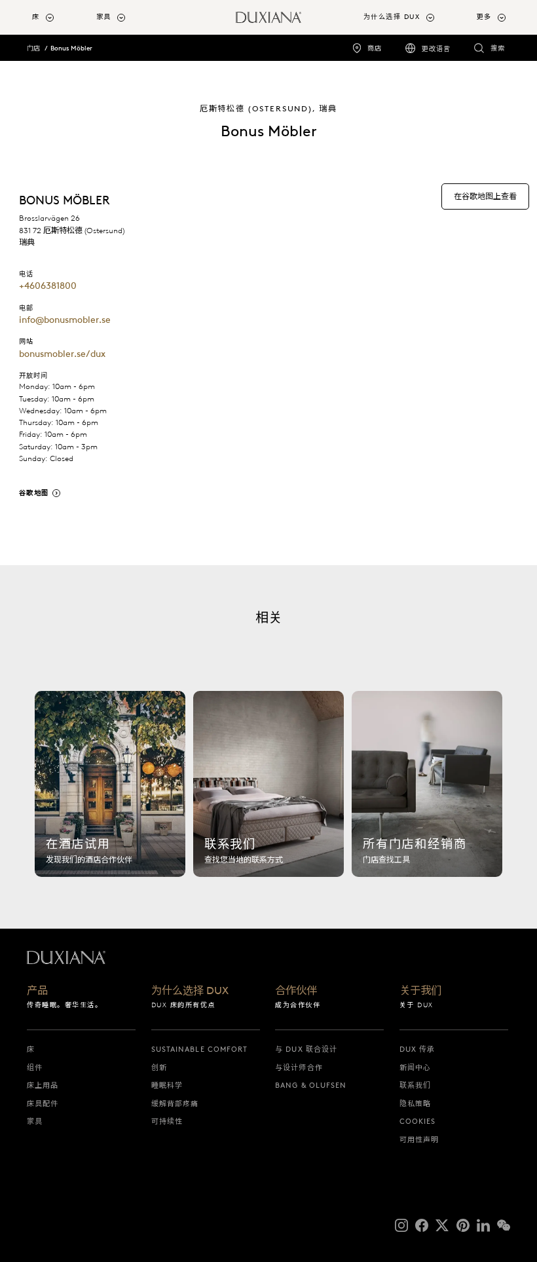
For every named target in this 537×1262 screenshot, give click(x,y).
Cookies (417, 1121)
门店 (33, 48)
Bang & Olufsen (310, 1085)
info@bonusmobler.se (65, 319)
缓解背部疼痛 (175, 1103)
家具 (35, 1121)
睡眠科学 (167, 1085)
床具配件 (42, 1103)
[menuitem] (59, 17)
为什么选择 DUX (190, 991)
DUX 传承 (417, 1049)
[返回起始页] (268, 17)
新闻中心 (415, 1067)
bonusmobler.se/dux (62, 354)
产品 (37, 991)
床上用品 (42, 1085)
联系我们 (415, 1085)
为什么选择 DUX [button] (391, 16)
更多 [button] (484, 16)
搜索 (498, 48)
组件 (35, 1067)
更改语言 (436, 49)
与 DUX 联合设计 (306, 1049)
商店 (374, 48)
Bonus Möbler (71, 48)
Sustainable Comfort (199, 1049)
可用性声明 (419, 1139)
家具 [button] (103, 16)
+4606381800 (48, 285)
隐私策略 (415, 1103)
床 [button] (36, 16)
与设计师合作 (299, 1067)
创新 (159, 1067)
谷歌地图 (34, 493)
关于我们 (420, 991)
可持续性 (167, 1121)
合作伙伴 (296, 991)
